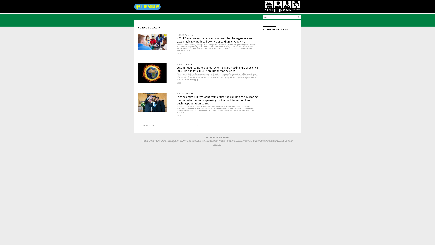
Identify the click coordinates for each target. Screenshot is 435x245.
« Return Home (147, 125)
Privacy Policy (217, 145)
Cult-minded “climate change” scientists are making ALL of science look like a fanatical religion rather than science (217, 69)
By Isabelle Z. (190, 64)
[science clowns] (147, 9)
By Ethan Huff (189, 35)
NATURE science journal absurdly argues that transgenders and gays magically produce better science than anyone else (215, 40)
